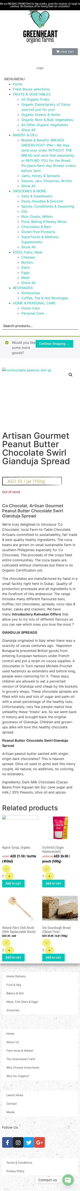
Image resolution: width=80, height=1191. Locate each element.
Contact (11, 1103)
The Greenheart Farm (20, 1059)
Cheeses (28, 257)
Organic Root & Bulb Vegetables (47, 120)
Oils (24, 211)
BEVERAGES (23, 288)
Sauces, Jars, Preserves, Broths (46, 181)
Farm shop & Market (19, 1050)
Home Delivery (16, 976)
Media (10, 1112)
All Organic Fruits (35, 99)
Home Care (30, 308)
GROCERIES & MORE (29, 191)
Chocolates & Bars (36, 227)
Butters (27, 262)
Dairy (25, 267)
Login (40, 68)
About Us (12, 1042)
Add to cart (13, 883)
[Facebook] (7, 1142)
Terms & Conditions (19, 1162)
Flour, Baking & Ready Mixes (44, 221)
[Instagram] (18, 1142)
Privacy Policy (15, 1171)
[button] (65, 51)
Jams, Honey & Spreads (40, 176)
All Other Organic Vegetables (44, 125)
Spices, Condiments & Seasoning (47, 206)
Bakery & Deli (15, 993)
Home (17, 84)
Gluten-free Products (38, 232)
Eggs (25, 272)
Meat (25, 277)
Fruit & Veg (13, 984)
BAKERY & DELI (25, 135)
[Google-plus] (39, 1142)
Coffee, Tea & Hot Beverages (44, 298)
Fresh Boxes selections (31, 89)
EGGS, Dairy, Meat (27, 252)
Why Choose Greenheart (22, 1067)
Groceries (12, 1010)
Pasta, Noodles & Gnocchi (42, 201)
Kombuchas (30, 293)
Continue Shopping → (54, 344)
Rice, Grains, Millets (37, 216)
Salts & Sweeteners (36, 196)
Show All (28, 130)
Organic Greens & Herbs (40, 114)
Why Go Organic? (17, 1076)
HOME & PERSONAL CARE (34, 303)
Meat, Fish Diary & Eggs (22, 1001)
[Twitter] (28, 1142)
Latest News (14, 1095)
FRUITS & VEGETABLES (32, 94)
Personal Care (32, 313)
